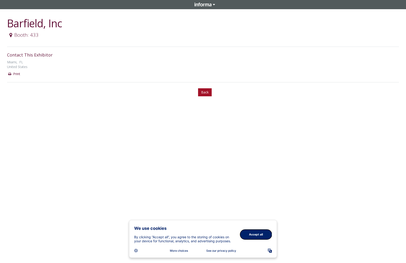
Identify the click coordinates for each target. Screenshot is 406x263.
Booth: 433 (26, 35)
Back (205, 92)
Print (16, 74)
